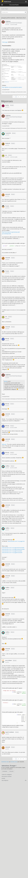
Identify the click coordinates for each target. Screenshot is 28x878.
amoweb (7, 194)
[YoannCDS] (3, 133)
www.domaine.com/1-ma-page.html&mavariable (13, 549)
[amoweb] (3, 194)
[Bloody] (3, 339)
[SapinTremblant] (3, 732)
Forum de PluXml (14, 5)
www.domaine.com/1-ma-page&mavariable (12, 552)
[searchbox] (14, 12)
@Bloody (4, 444)
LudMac (7, 466)
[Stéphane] (3, 21)
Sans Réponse (14, 780)
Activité (3, 778)
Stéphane (7, 21)
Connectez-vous (5, 761)
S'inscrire (11, 771)
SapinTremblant (9, 732)
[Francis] (3, 206)
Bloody (7, 338)
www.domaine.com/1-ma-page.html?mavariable (13, 547)
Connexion (4, 771)
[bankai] (3, 105)
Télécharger (5, 42)
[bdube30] (3, 144)
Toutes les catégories (7, 774)
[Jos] (3, 155)
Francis (7, 206)
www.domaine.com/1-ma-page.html (16, 541)
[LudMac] (3, 466)
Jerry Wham (8, 660)
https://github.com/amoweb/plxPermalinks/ (12, 87)
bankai (7, 105)
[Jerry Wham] (3, 661)
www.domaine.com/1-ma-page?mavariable (12, 551)
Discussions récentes (6, 776)
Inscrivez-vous (14, 761)
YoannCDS (8, 133)
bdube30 (7, 143)
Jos (6, 155)
